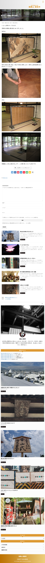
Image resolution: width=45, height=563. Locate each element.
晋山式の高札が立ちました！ (27, 231)
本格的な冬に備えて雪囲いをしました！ (10, 387)
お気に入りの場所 (24, 285)
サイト (3, 212)
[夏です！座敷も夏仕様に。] (21, 172)
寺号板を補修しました (5, 359)
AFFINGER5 (29, 561)
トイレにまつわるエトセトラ (8, 423)
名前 (3, 202)
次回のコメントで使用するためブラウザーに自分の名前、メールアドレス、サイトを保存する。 (21, 217)
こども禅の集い (8, 298)
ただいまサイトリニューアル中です (9, 490)
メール (3, 207)
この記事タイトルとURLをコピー (23, 167)
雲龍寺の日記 (5, 177)
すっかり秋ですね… (25, 245)
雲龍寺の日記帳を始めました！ (11, 297)
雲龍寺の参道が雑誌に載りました (8, 354)
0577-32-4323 (23, 559)
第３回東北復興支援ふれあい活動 (28, 271)
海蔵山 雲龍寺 (23, 556)
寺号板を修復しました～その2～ (28, 258)
